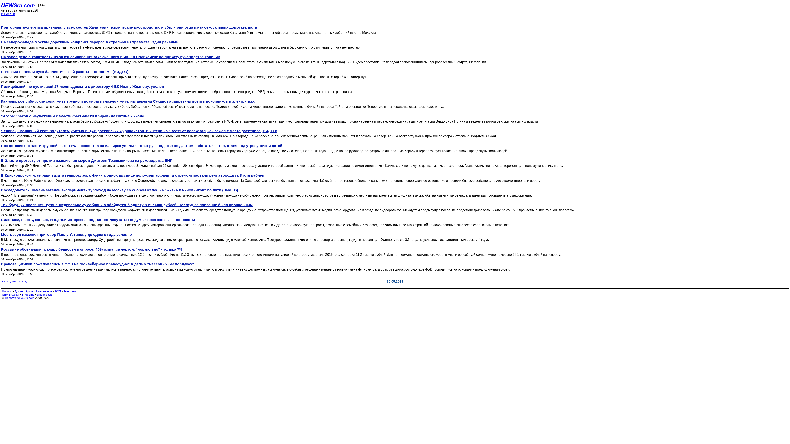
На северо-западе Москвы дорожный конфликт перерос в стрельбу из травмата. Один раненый (89, 42)
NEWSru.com (18, 5)
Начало (7, 291)
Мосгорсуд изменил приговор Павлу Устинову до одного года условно (66, 234)
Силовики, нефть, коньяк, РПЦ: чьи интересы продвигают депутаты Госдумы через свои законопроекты (98, 220)
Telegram (70, 291)
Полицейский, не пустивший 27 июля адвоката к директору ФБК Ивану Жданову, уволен (82, 86)
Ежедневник (44, 291)
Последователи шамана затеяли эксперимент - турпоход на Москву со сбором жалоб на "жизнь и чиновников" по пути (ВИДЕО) (119, 190)
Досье (19, 291)
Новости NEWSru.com (19, 297)
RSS (58, 291)
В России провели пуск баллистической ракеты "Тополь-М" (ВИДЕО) (64, 72)
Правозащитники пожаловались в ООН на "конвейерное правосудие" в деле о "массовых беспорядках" (97, 264)
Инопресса (44, 294)
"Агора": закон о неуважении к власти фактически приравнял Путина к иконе (72, 116)
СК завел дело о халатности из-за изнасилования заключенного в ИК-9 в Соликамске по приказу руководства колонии (110, 57)
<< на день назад (14, 281)
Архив (30, 291)
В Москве (28, 294)
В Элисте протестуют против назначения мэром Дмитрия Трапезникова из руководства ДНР (86, 160)
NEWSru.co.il (10, 294)
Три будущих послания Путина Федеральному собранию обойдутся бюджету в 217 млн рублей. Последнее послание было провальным (127, 205)
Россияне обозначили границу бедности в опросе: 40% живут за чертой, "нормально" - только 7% (91, 249)
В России (8, 14)
